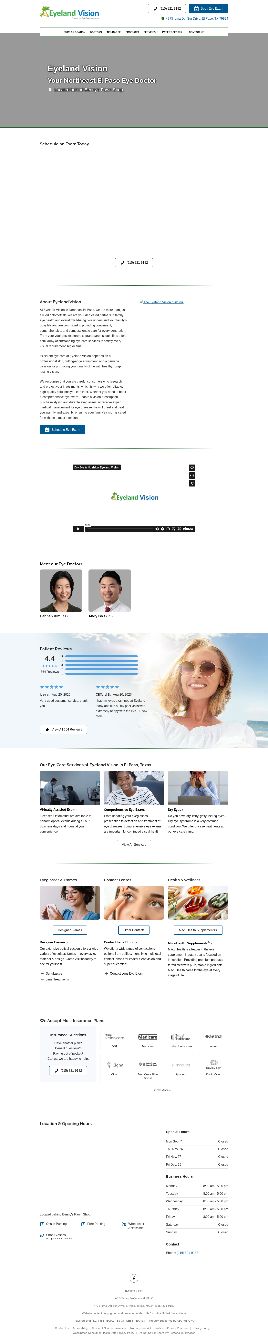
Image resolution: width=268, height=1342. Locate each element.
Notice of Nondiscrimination (109, 1328)
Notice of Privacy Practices (171, 1328)
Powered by (109, 1320)
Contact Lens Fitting (119, 942)
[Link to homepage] (79, 12)
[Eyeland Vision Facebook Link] (134, 1278)
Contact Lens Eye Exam (126, 973)
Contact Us (196, 32)
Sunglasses (54, 973)
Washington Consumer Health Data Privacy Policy (103, 1332)
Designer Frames (52, 942)
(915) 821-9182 (187, 1253)
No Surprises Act (140, 1328)
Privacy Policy (201, 1328)
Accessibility (80, 1328)
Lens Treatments (57, 979)
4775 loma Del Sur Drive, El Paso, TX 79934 (196, 18)
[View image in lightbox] (162, 302)
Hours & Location (73, 32)
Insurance (114, 32)
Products (132, 32)
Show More (161, 1090)
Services (150, 32)
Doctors (96, 32)
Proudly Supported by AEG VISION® (171, 1320)
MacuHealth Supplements (189, 943)
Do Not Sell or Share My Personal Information (167, 1332)
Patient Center (172, 32)
